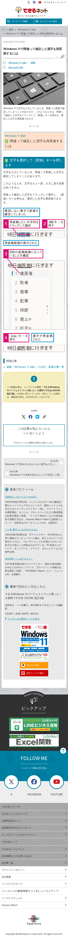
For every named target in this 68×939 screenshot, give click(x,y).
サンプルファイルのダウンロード (19, 834)
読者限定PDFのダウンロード (17, 827)
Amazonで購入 (33, 665)
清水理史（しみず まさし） (19, 558)
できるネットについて (56, 2)
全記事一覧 (7, 862)
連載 (11, 29)
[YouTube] (39, 2)
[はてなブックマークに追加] (37, 416)
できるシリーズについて (14, 813)
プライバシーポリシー (13, 869)
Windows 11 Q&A (26, 29)
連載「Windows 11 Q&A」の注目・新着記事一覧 (35, 366)
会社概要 (6, 876)
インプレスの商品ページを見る (23, 618)
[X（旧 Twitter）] (29, 2)
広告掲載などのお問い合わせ (17, 856)
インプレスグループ (12, 883)
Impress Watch (10, 905)
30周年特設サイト (11, 820)
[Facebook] (34, 2)
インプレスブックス (12, 898)
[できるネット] (3, 29)
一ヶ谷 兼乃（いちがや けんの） (22, 529)
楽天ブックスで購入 (35, 673)
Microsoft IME (15, 67)
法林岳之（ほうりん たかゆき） (21, 496)
